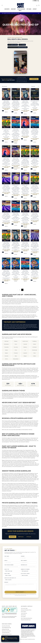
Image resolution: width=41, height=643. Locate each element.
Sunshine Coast (25, 341)
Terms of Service (24, 613)
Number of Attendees (25, 569)
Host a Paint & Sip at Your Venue (7, 637)
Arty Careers (23, 616)
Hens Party (13, 9)
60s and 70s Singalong (13, 474)
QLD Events (12, 536)
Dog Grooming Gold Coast (25, 619)
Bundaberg (34, 341)
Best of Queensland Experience (11, 613)
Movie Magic (21, 394)
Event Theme (7, 573)
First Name (7, 556)
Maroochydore (12, 376)
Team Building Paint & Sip (6, 627)
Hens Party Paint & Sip (6, 625)
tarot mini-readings (29, 397)
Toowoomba (6, 347)
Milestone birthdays (26, 369)
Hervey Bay (16, 347)
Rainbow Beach (15, 358)
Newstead (28, 375)
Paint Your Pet (12, 476)
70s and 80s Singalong (30, 393)
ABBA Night (10, 394)
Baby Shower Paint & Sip (6, 630)
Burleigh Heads (13, 375)
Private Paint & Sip (5, 635)
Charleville (25, 461)
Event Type (6, 569)
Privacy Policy (23, 611)
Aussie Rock (16, 394)
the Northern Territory (27, 429)
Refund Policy (23, 614)
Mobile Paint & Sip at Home (7, 634)
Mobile (6, 560)
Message (6, 582)
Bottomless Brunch (27, 395)
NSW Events (21, 536)
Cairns (16, 344)
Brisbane (15, 341)
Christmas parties (9, 370)
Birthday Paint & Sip (5, 629)
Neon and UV (16, 395)
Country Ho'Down (5, 479)
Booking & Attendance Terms (26, 609)
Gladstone (25, 347)
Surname (23, 556)
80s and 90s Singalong (20, 393)
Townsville (25, 344)
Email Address (24, 560)
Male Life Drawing (7, 395)
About (20, 10)
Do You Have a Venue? (25, 573)
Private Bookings (21, 9)
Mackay (34, 344)
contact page (13, 420)
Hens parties (32, 368)
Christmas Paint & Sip (5, 632)
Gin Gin (6, 358)
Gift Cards (29, 9)
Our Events (7, 9)
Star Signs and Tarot (29, 394)
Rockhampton (6, 344)
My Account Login (24, 608)
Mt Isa (21, 457)
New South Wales (17, 429)
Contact (35, 9)
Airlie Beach (35, 347)
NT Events (29, 536)
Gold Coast (6, 341)
